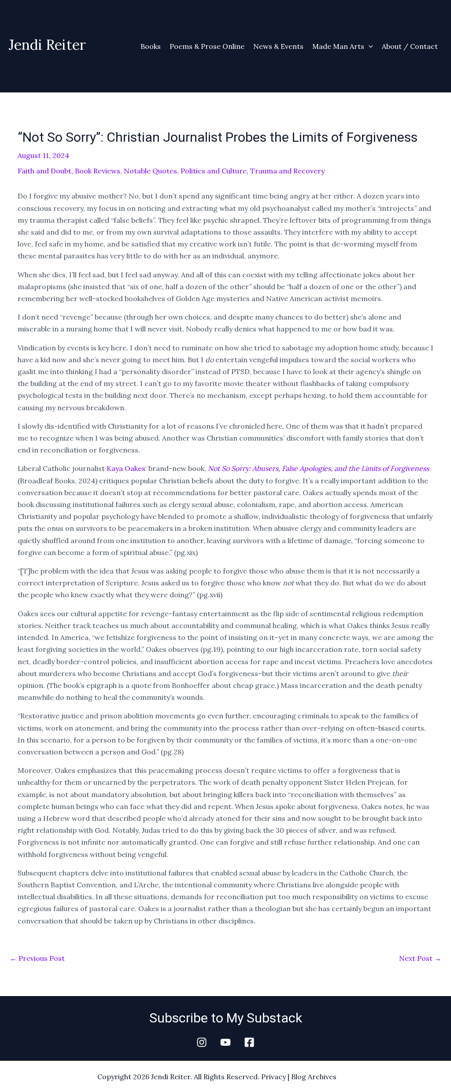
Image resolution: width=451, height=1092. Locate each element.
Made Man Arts (338, 46)
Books (150, 46)
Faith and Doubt (44, 170)
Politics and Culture (214, 170)
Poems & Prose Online (207, 46)
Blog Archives (313, 1076)
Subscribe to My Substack (225, 1018)
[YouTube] (225, 1042)
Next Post (420, 958)
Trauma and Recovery (287, 170)
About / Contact (410, 46)
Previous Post (37, 958)
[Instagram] (201, 1042)
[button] (368, 46)
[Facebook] (249, 1042)
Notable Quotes (150, 170)
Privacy (273, 1076)
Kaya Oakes (126, 468)
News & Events (278, 46)
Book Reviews (97, 170)
